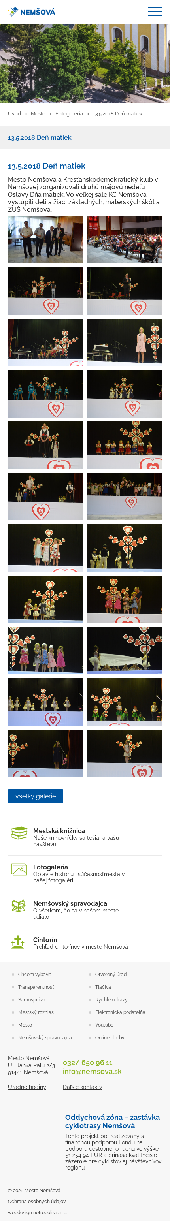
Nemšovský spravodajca (45, 1037)
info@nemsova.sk (92, 1071)
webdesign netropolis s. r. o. (37, 1212)
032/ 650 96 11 (87, 1062)
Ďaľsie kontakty (82, 1087)
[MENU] (155, 12)
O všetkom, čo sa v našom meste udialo (76, 910)
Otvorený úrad (111, 974)
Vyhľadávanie (136, 12)
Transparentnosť (36, 987)
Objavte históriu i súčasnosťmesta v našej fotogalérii (79, 874)
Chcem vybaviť (34, 974)
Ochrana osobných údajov (37, 1201)
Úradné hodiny (27, 1087)
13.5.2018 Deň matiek (40, 137)
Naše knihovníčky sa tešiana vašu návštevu (76, 837)
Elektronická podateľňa (120, 1012)
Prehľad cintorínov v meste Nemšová (80, 943)
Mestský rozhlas (36, 1012)
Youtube (104, 1025)
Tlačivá (103, 987)
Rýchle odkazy (111, 1000)
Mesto (25, 1025)
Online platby (110, 1037)
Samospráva (31, 1000)
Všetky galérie (35, 796)
